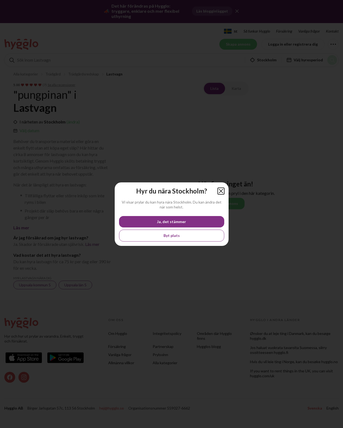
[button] (221, 191)
